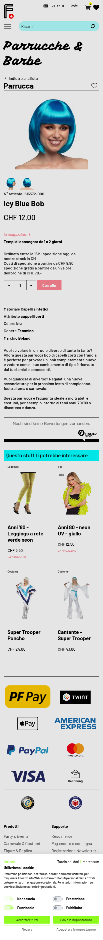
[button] (12, 862)
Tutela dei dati (68, 862)
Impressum (90, 862)
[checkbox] (9, 898)
